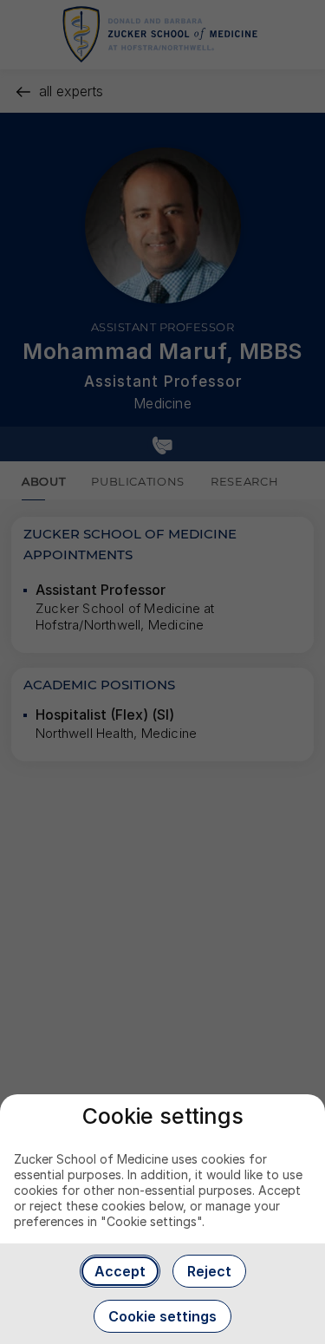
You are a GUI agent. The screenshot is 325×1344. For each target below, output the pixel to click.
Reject (209, 1271)
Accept (120, 1271)
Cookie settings (162, 1316)
